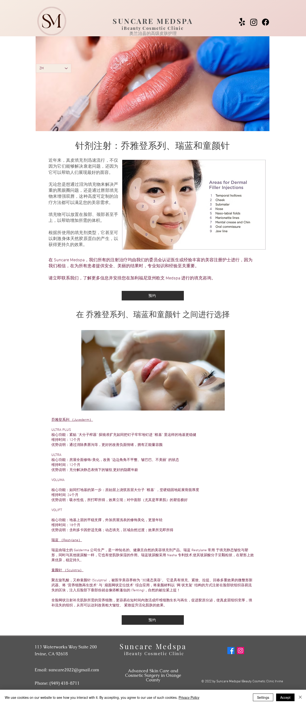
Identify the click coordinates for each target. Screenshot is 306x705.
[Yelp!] (242, 22)
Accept (285, 697)
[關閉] (300, 697)
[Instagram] (253, 22)
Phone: (57, 683)
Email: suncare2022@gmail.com (67, 670)
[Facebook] (265, 22)
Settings (263, 697)
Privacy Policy (189, 697)
